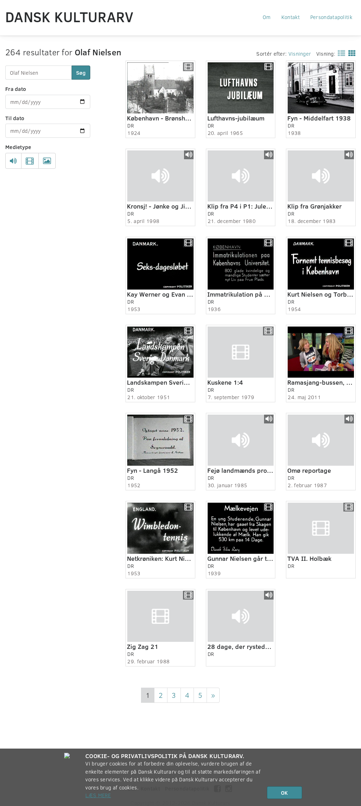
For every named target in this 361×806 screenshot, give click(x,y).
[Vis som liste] (340, 52)
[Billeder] (47, 161)
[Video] (29, 161)
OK (284, 792)
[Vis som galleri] (350, 52)
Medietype (18, 146)
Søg (81, 72)
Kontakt (290, 16)
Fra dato (15, 88)
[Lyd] (13, 161)
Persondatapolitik (331, 16)
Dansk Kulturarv (69, 16)
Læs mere (98, 795)
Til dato (14, 118)
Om (267, 16)
